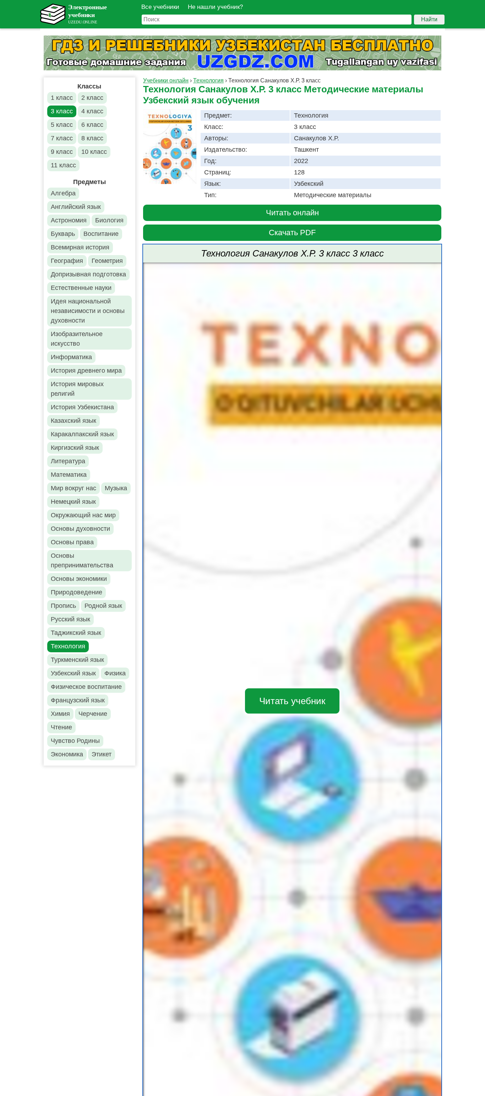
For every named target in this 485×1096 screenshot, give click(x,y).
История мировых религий (77, 388)
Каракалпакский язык (82, 434)
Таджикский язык (76, 632)
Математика (69, 474)
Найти (429, 19)
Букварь (63, 233)
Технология (68, 646)
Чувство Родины (75, 740)
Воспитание (101, 233)
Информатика (71, 357)
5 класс (62, 124)
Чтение (61, 727)
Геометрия (107, 260)
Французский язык (78, 700)
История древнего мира (86, 370)
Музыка (116, 488)
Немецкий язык (73, 501)
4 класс (92, 111)
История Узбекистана (82, 407)
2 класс (92, 97)
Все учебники (160, 7)
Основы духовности (80, 528)
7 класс (62, 138)
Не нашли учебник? (215, 7)
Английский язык (76, 206)
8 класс (92, 138)
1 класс (62, 97)
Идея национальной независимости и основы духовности (88, 311)
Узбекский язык (73, 673)
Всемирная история (80, 247)
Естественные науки (81, 287)
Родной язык (103, 605)
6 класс (92, 124)
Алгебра (63, 193)
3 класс (62, 111)
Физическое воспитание (86, 686)
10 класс (94, 151)
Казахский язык (73, 420)
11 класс (63, 165)
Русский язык (70, 619)
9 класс (62, 151)
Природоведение (76, 592)
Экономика (67, 754)
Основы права (72, 542)
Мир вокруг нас (73, 488)
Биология (109, 220)
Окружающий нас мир (83, 515)
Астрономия (69, 220)
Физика (115, 673)
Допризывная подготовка (88, 274)
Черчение (92, 713)
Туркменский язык (77, 659)
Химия (60, 713)
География (67, 260)
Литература (68, 461)
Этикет (101, 754)
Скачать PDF (292, 232)
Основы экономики (79, 578)
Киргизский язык (75, 447)
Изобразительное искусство (77, 338)
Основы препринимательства (82, 560)
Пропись (63, 605)
